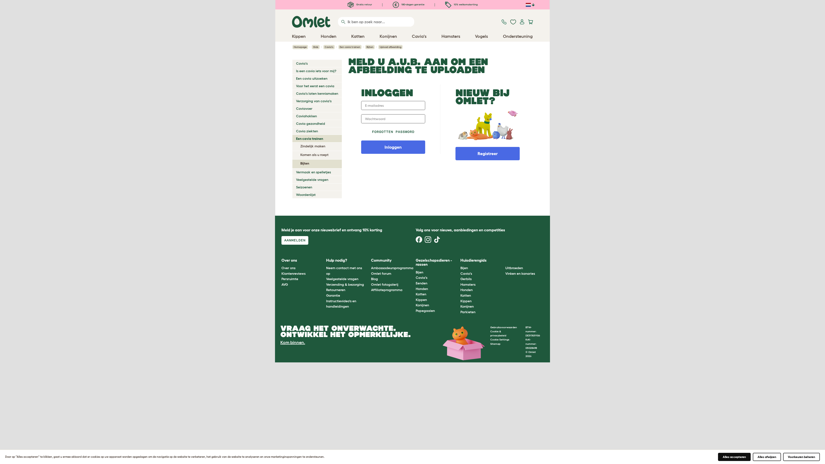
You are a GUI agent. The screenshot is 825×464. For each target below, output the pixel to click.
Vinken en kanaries (520, 273)
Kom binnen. (292, 342)
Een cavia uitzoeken (311, 78)
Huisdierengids (473, 260)
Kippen (421, 300)
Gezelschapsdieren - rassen (434, 262)
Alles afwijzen (767, 457)
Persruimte (289, 279)
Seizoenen (304, 187)
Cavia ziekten (307, 131)
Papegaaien (425, 311)
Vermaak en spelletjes (313, 172)
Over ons (288, 268)
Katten (421, 294)
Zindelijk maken (312, 146)
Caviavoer (304, 108)
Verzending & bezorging (345, 284)
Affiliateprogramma (386, 290)
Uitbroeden (514, 268)
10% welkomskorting (465, 4)
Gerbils (466, 279)
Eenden (421, 283)
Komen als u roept (314, 155)
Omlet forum (381, 273)
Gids (315, 47)
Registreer (488, 153)
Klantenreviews (293, 273)
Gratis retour (364, 4)
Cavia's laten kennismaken (317, 93)
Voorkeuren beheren (801, 457)
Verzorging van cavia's (314, 101)
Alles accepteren (734, 457)
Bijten (370, 47)
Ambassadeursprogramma (392, 268)
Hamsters (467, 284)
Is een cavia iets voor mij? (316, 71)
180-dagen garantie (413, 4)
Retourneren (335, 290)
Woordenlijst (306, 195)
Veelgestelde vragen (312, 180)
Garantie (333, 295)
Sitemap (495, 343)
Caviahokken (306, 116)
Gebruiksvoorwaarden (503, 327)
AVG (284, 284)
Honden (422, 289)
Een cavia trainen (350, 47)
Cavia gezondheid (310, 123)
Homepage (300, 47)
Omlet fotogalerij (384, 284)
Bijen (419, 272)
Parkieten (467, 312)
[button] (502, 260)
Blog (374, 279)
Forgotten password (393, 131)
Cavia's (329, 47)
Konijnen (422, 305)
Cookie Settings (499, 339)
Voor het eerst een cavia (315, 86)
